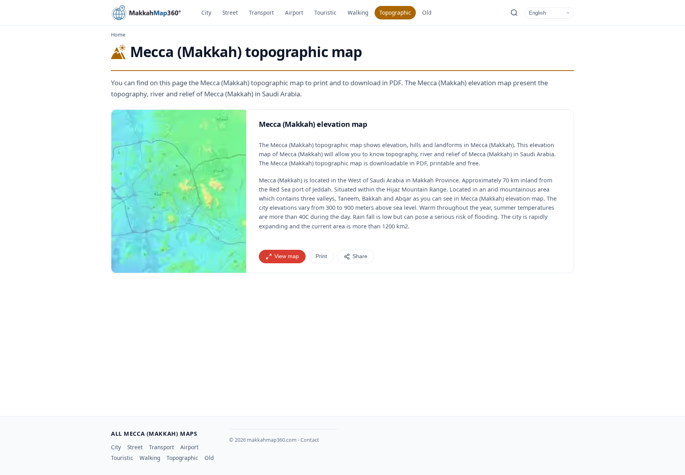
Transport (261, 12)
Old (426, 12)
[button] (178, 191)
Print (321, 256)
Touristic (325, 12)
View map (286, 256)
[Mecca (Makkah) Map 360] (150, 13)
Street (230, 12)
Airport (294, 12)
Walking (358, 12)
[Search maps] (514, 13)
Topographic (395, 12)
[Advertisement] (342, 341)
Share (359, 256)
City (206, 12)
